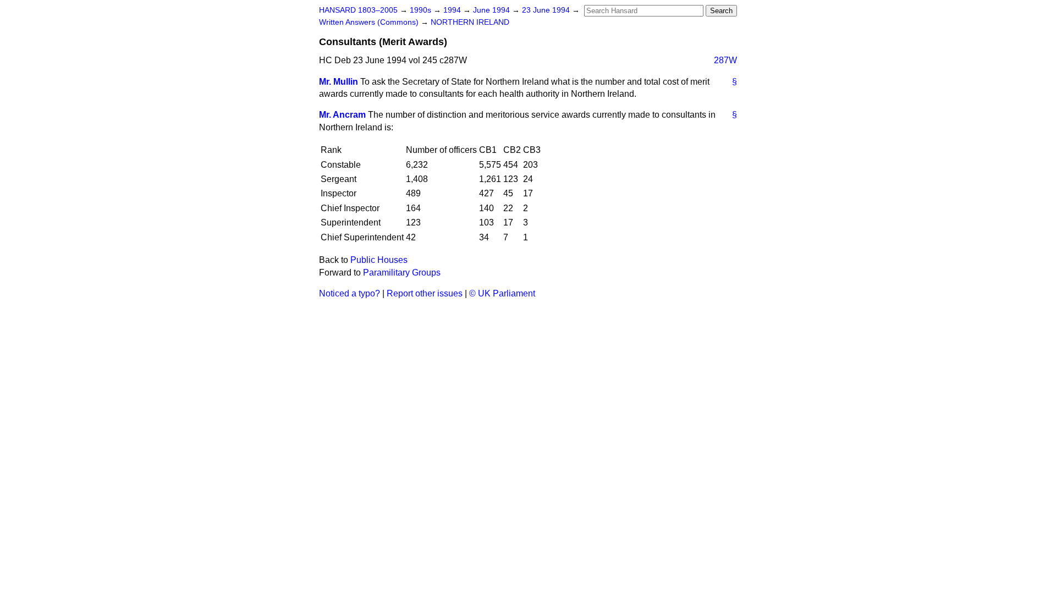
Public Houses (379, 260)
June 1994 (492, 10)
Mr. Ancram (342, 114)
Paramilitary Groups (402, 272)
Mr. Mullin (338, 81)
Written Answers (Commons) (370, 22)
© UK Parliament (502, 293)
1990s (421, 10)
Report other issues (425, 293)
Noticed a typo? (349, 293)
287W (725, 60)
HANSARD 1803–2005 (358, 10)
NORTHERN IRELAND (470, 22)
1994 (453, 10)
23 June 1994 (547, 10)
